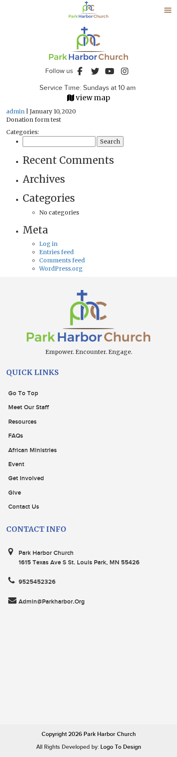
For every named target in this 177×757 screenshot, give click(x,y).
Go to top (23, 393)
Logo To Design (120, 746)
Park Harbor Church (110, 734)
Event (16, 464)
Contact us (23, 507)
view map (93, 97)
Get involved (26, 478)
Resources (22, 422)
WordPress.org (61, 268)
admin (15, 111)
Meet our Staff (28, 407)
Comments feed (62, 260)
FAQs (15, 436)
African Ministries (32, 450)
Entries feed (56, 252)
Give (14, 493)
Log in (48, 244)
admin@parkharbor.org (52, 602)
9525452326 (37, 582)
